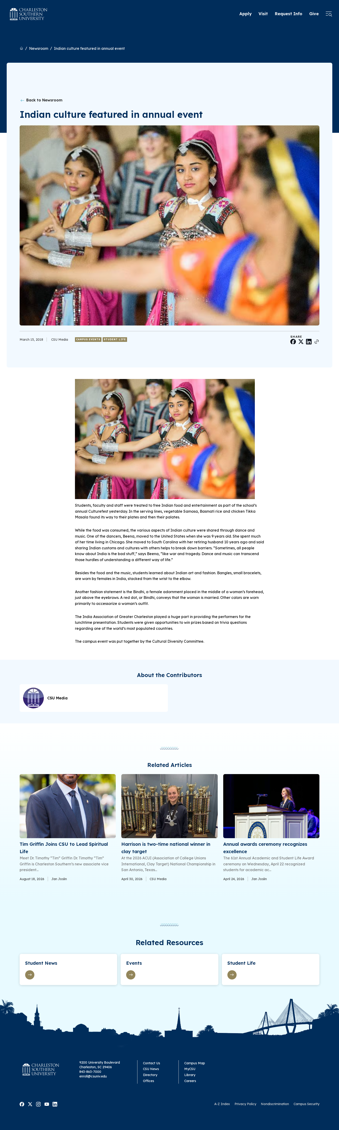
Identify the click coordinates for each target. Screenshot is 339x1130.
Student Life (115, 339)
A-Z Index (222, 1104)
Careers (190, 1081)
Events (134, 963)
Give (314, 13)
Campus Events (88, 339)
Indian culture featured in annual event (89, 48)
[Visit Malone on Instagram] (38, 1103)
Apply (245, 13)
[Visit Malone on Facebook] (22, 1103)
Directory (150, 1075)
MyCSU (189, 1069)
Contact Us (151, 1063)
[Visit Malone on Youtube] (46, 1103)
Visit (263, 13)
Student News (41, 963)
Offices (148, 1081)
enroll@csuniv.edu (93, 1076)
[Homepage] (28, 14)
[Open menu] (329, 14)
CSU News (151, 1069)
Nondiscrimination (275, 1104)
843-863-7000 (90, 1072)
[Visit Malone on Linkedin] (55, 1103)
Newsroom (38, 48)
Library (189, 1075)
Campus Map (194, 1063)
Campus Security (306, 1104)
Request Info (288, 13)
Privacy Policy (245, 1104)
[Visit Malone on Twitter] (30, 1103)
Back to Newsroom (43, 100)
